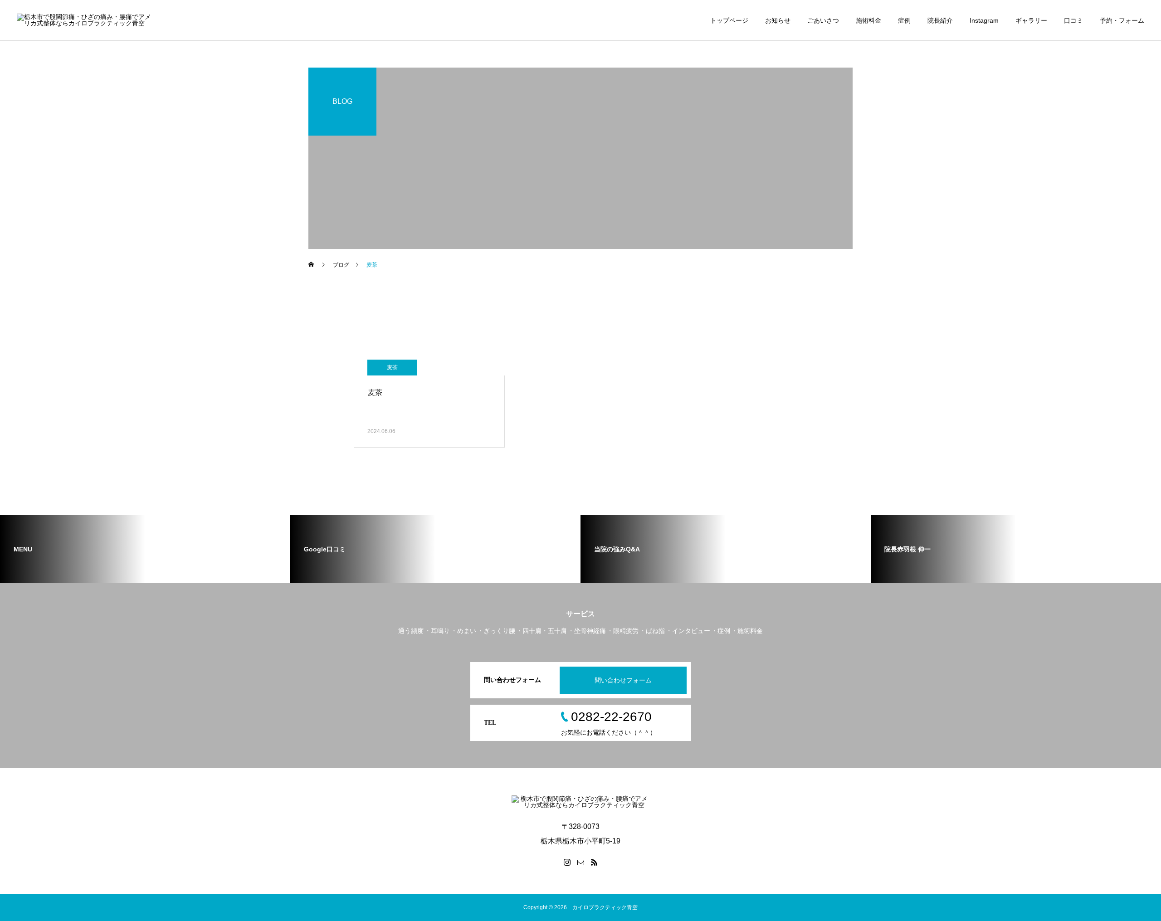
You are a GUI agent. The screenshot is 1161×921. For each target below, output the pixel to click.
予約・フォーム (1122, 20)
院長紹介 (940, 20)
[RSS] (594, 862)
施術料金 (868, 20)
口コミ (1073, 20)
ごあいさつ (823, 20)
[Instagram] (566, 862)
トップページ (729, 20)
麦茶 (392, 367)
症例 (904, 20)
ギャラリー (1031, 20)
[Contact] (580, 862)
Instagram (984, 20)
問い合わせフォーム (623, 680)
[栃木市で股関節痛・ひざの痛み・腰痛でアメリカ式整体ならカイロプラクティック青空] (86, 20)
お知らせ (777, 20)
